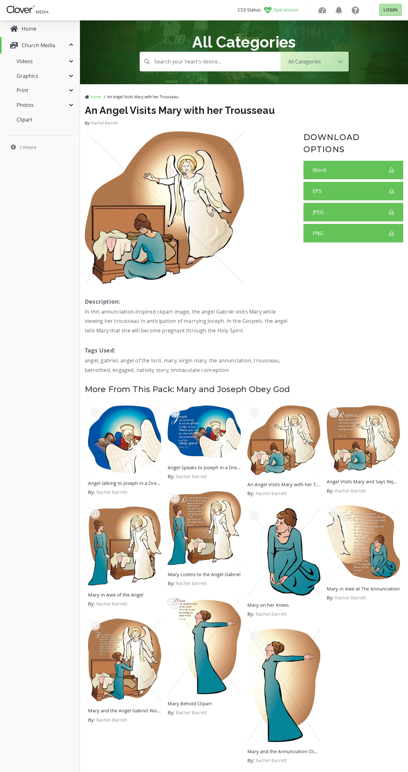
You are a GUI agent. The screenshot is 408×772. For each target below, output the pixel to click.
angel (91, 360)
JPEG (318, 212)
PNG (318, 233)
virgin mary (192, 360)
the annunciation (230, 360)
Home (95, 96)
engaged (123, 370)
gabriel (109, 360)
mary (170, 360)
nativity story (152, 370)
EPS (317, 191)
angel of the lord (140, 360)
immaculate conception (200, 370)
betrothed (97, 370)
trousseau (266, 360)
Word (319, 170)
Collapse (28, 147)
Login (390, 10)
